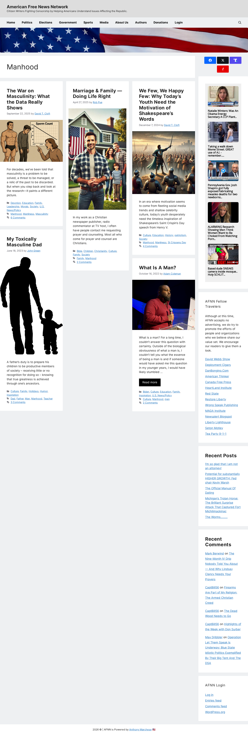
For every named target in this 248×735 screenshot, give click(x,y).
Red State (212, 393)
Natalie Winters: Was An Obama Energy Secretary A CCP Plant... (223, 113)
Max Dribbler (214, 637)
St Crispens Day (177, 242)
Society (34, 206)
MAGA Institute (215, 410)
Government (68, 22)
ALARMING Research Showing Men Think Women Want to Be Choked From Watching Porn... (222, 232)
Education (27, 202)
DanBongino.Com (217, 370)
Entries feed (213, 700)
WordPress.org (215, 712)
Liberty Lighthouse (218, 422)
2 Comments (84, 262)
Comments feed (216, 706)
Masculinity (42, 213)
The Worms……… (216, 517)
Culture (112, 251)
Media (104, 22)
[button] (240, 22)
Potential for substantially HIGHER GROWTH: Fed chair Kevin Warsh (222, 478)
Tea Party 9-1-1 (215, 433)
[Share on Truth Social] (235, 60)
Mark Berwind (214, 553)
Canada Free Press (218, 382)
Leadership (13, 206)
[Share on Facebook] (210, 60)
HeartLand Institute (218, 388)
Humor (44, 391)
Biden (146, 391)
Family (38, 202)
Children (88, 251)
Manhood (16, 213)
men (167, 399)
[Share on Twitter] (223, 60)
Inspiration (13, 394)
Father (20, 398)
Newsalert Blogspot (218, 416)
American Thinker (217, 376)
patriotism (180, 235)
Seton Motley (214, 428)
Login (179, 22)
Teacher (48, 398)
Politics (27, 22)
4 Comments (150, 246)
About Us (121, 22)
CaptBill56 (212, 587)
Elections (45, 22)
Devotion (16, 202)
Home (11, 22)
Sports (88, 22)
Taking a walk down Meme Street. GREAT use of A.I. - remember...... (221, 151)
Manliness (28, 213)
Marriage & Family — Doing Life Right (97, 93)
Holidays (34, 391)
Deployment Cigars (218, 365)
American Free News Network (37, 6)
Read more (149, 382)
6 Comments (18, 217)
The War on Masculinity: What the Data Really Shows (28, 99)
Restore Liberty (215, 399)
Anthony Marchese (140, 729)
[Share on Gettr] (223, 69)
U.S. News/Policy (162, 395)
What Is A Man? (157, 267)
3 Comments (18, 402)
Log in (209, 695)
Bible (79, 251)
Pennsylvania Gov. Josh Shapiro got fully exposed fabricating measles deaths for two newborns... (222, 191)
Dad (13, 398)
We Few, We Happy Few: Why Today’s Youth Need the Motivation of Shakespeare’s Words (161, 105)
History (169, 235)
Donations (161, 22)
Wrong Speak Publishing (221, 405)
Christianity (100, 251)
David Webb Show (217, 359)
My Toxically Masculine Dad (24, 242)
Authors (141, 22)
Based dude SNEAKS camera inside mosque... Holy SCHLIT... (223, 271)
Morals (25, 206)
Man (27, 398)
